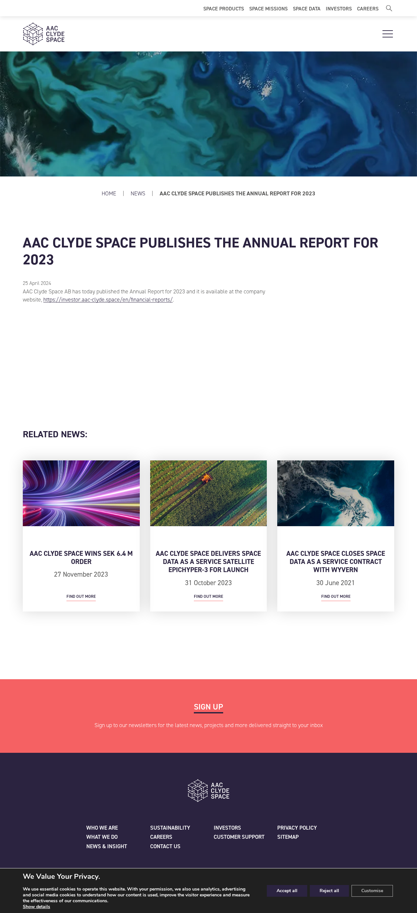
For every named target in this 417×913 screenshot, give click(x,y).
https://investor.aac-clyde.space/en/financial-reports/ (108, 299)
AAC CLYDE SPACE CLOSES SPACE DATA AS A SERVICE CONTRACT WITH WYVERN (335, 561)
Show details (36, 907)
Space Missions (268, 8)
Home (109, 193)
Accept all (287, 891)
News (139, 193)
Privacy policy (297, 827)
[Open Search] (389, 8)
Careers (368, 8)
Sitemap (288, 836)
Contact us (165, 846)
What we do (102, 836)
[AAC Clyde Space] (44, 34)
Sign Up (208, 706)
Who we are (102, 827)
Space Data (307, 8)
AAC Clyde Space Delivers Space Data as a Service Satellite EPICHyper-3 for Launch (208, 561)
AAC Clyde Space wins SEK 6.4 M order (81, 557)
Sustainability (170, 827)
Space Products (223, 8)
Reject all (329, 891)
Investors (339, 8)
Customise (372, 891)
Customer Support (239, 836)
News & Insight (106, 846)
